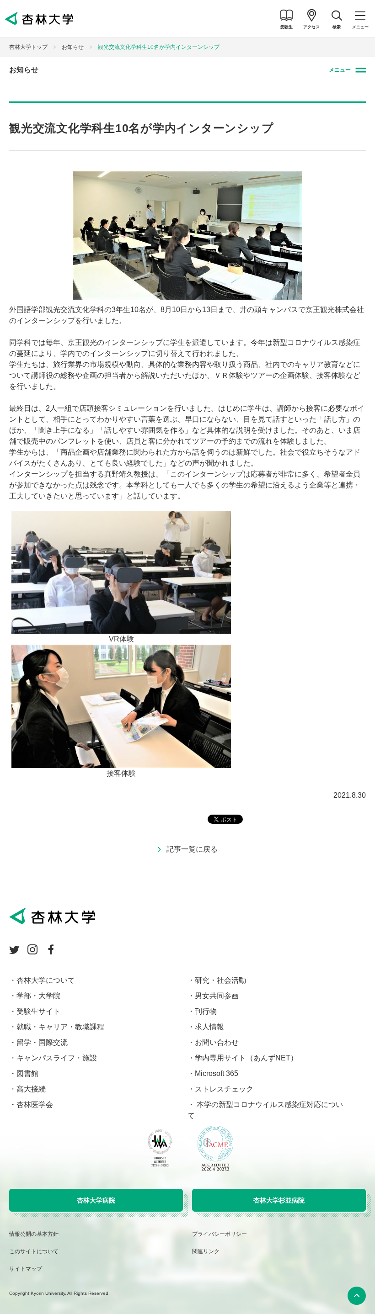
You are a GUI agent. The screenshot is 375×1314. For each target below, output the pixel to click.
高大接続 (31, 1089)
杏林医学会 (34, 1104)
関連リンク (206, 1251)
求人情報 (209, 1027)
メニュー (340, 70)
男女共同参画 (217, 996)
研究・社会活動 (220, 980)
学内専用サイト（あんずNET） (246, 1058)
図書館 (27, 1073)
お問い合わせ (217, 1042)
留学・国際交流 (42, 1042)
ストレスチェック (224, 1089)
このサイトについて (34, 1251)
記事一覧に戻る (192, 849)
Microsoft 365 (216, 1073)
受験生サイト (38, 1011)
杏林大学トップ (28, 47)
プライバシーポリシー (219, 1234)
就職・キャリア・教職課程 (60, 1027)
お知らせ (73, 47)
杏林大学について (45, 980)
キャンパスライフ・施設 (56, 1058)
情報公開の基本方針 (34, 1234)
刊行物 (206, 1011)
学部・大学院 (38, 996)
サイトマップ (25, 1269)
